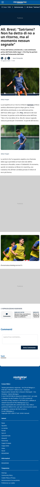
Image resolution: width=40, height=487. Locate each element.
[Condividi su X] (8, 58)
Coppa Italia (5, 446)
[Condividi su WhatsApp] (2, 58)
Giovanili (4, 438)
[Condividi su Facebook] (5, 58)
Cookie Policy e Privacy (8, 478)
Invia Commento (29, 348)
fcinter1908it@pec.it (7, 411)
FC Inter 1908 (6, 7)
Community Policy (7, 475)
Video (3, 448)
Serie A (3, 433)
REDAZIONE (5, 453)
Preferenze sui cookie (8, 483)
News (3, 423)
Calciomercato (18, 7)
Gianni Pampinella (18, 58)
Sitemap (4, 473)
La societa (4, 428)
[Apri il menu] (2, 2)
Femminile (4, 441)
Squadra (4, 425)
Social (3, 451)
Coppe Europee (6, 443)
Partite (3, 430)
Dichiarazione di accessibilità (10, 480)
